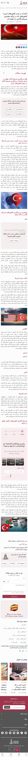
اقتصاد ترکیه (13, 7)
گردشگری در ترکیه (21, 631)
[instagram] (14, 733)
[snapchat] (2, 733)
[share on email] (17, 47)
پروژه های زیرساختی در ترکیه (19, 635)
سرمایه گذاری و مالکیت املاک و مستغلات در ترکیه (15, 628)
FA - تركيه (16, 749)
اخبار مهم (24, 624)
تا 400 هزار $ (19, 114)
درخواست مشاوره (14, 240)
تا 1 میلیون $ (9, 114)
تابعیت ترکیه (14, 642)
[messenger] (6, 733)
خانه (26, 7)
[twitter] (18, 733)
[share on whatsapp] (26, 47)
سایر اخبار (11, 638)
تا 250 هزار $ (9, 109)
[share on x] (19, 47)
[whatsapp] (10, 733)
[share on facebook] (24, 47)
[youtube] (25, 733)
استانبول (21, 563)
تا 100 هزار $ (19, 109)
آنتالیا (12, 563)
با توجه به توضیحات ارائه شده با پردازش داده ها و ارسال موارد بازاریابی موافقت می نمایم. (13, 592)
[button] (5, 581)
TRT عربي (21, 544)
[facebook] (22, 733)
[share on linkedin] (21, 47)
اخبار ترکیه (20, 7)
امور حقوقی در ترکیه (21, 638)
